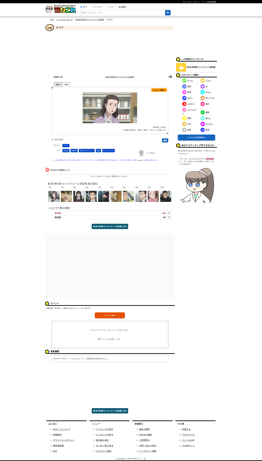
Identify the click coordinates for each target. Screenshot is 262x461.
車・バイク (210, 98)
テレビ (208, 92)
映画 (189, 92)
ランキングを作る (104, 435)
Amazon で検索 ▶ (159, 90)
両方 (85, 7)
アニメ (66, 146)
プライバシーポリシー (64, 440)
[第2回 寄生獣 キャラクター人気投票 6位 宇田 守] (128, 196)
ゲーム (190, 80)
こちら (140, 160)
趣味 (207, 112)
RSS (55, 451)
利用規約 (57, 435)
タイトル (98, 7)
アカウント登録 (103, 451)
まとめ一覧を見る (104, 445)
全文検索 (122, 7)
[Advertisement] (109, 53)
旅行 (207, 104)
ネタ (189, 124)
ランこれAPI (188, 440)
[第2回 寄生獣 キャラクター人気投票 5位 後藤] (103, 196)
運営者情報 (58, 445)
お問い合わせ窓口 (147, 445)
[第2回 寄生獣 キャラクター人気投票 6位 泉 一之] (116, 196)
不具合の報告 (145, 435)
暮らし (208, 118)
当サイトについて (61, 429)
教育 (189, 130)
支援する (186, 429)
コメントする (110, 315)
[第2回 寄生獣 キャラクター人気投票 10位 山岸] (165, 196)
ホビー (190, 98)
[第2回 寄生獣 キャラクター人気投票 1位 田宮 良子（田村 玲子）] (53, 196)
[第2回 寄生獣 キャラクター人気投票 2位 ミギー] (66, 196)
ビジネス (209, 124)
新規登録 (210, 159)
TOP (51, 20)
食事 (189, 118)
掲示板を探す (102, 440)
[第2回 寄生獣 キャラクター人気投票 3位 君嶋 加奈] (78, 196)
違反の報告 (144, 429)
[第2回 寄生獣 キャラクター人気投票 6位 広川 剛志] (140, 196)
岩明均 (74, 151)
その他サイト (188, 445)
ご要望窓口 (144, 440)
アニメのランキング (64, 20)
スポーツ (191, 104)
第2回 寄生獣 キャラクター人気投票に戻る (110, 226)
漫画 (98, 151)
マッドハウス (108, 151)
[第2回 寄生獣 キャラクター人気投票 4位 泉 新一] (91, 196)
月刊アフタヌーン (87, 151)
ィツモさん (150, 153)
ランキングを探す (104, 429)
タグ (111, 7)
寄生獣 (66, 151)
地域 (207, 130)
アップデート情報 (147, 451)
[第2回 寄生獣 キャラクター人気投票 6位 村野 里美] (153, 196)
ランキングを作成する (196, 137)
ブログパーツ (188, 435)
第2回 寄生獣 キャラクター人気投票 (90, 20)
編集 (165, 140)
